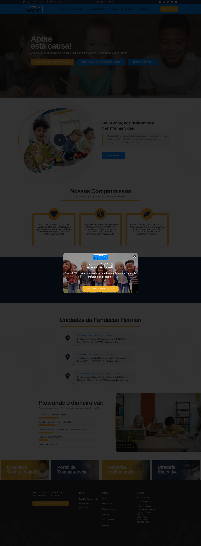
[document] (100, 273)
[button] (134, 256)
